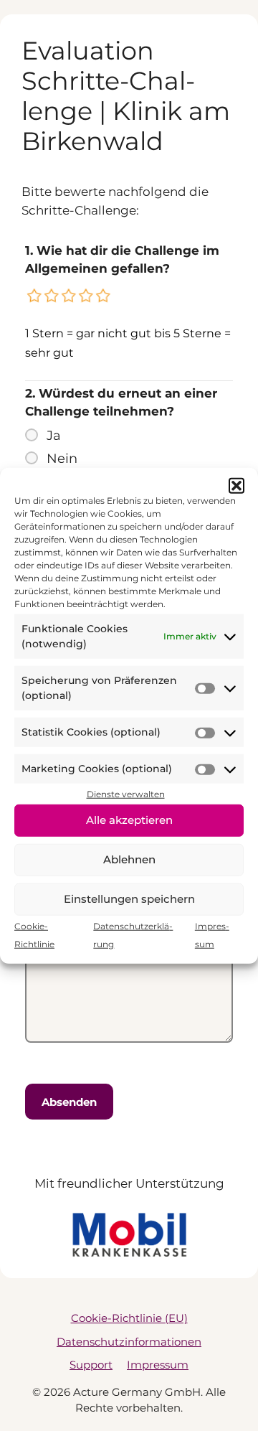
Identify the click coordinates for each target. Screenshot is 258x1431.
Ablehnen (129, 859)
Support (91, 1364)
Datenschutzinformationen (129, 1341)
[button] (236, 486)
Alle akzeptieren (129, 820)
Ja (54, 435)
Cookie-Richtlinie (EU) (129, 1318)
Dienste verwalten (126, 794)
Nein (62, 458)
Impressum (157, 1364)
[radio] (35, 295)
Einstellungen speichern (129, 899)
